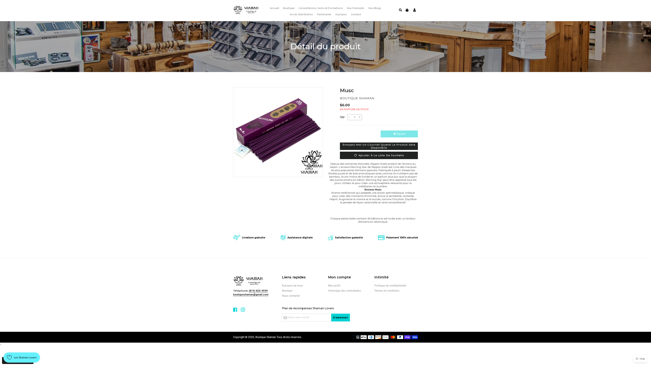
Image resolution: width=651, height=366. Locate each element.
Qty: (342, 116)
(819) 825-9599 (258, 290)
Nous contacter (291, 295)
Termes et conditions (386, 290)
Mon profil (334, 285)
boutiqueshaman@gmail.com (250, 294)
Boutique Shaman (265, 337)
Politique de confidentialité (390, 285)
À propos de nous (292, 285)
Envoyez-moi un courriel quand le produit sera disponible (379, 146)
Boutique (287, 290)
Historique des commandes (344, 290)
